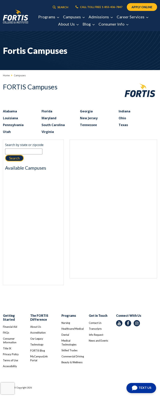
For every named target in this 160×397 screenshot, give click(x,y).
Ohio (122, 118)
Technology (37, 344)
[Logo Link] (15, 16)
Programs (68, 315)
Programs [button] (47, 16)
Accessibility (10, 366)
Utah (7, 132)
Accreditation (38, 332)
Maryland (49, 118)
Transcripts (95, 328)
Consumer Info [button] (112, 24)
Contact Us (95, 322)
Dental (65, 334)
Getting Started (9, 317)
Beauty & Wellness (72, 362)
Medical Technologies (68, 342)
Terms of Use (10, 360)
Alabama (10, 111)
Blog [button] (87, 24)
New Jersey (89, 118)
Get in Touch (98, 315)
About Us (35, 326)
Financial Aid (10, 326)
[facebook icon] (128, 323)
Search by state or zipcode (24, 145)
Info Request (96, 334)
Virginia (48, 132)
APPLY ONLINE (142, 7)
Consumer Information (9, 340)
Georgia (86, 111)
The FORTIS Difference (39, 317)
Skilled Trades (69, 350)
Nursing (65, 322)
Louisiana (10, 118)
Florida (47, 111)
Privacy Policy (11, 354)
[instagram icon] (137, 323)
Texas (123, 125)
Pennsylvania (13, 125)
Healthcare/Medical (72, 328)
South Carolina (53, 125)
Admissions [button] (99, 16)
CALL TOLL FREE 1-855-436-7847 (100, 7)
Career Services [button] (131, 16)
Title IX (7, 348)
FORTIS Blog (37, 350)
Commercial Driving (72, 356)
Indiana (124, 111)
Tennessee (88, 125)
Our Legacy (36, 338)
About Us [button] (67, 24)
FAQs (6, 332)
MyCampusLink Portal (39, 358)
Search (14, 158)
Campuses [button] (72, 16)
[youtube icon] (119, 323)
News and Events (98, 340)
